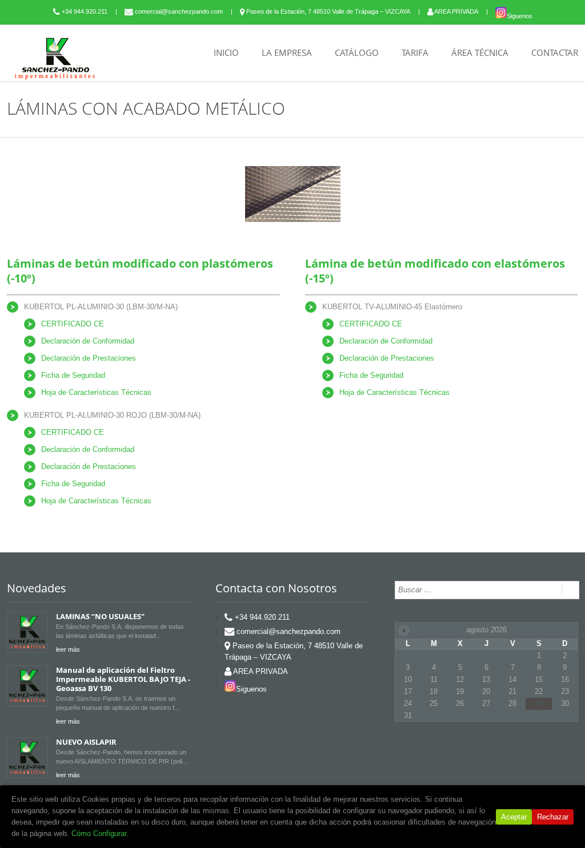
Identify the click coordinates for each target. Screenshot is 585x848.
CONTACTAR (554, 52)
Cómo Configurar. (100, 833)
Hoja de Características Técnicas (96, 392)
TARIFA (415, 52)
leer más (68, 649)
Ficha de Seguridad (73, 375)
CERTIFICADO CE (72, 324)
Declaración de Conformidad (87, 341)
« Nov (404, 630)
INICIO (226, 52)
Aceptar (514, 817)
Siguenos (519, 16)
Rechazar (552, 817)
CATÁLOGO (357, 52)
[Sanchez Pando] (55, 58)
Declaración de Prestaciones (88, 358)
